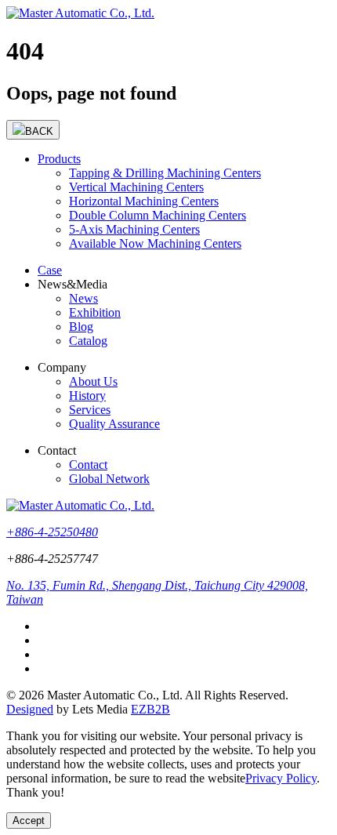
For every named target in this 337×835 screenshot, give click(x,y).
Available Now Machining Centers (155, 243)
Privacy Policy (281, 778)
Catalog (88, 340)
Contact (88, 464)
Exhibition (95, 312)
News (83, 298)
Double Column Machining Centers (157, 215)
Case (50, 270)
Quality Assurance (114, 423)
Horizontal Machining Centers (144, 201)
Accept (29, 820)
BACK (39, 131)
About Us (93, 381)
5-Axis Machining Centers (134, 229)
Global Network (109, 478)
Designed (29, 709)
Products (59, 158)
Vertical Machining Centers (136, 187)
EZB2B (150, 709)
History (87, 395)
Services (90, 409)
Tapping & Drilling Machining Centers (165, 173)
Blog (81, 326)
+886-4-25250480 (52, 532)
